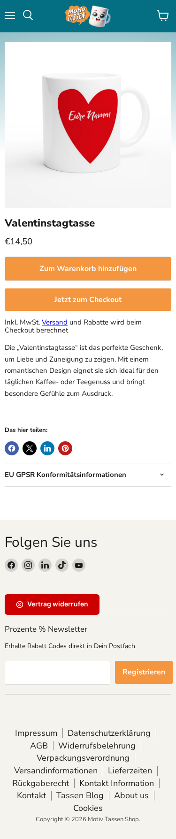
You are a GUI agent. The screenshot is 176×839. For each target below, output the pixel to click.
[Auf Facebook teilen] (12, 448)
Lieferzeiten (130, 770)
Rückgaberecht (40, 783)
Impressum (36, 733)
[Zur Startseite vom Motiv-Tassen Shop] (88, 16)
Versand (55, 322)
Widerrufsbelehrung (97, 745)
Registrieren (143, 672)
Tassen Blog (80, 795)
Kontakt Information (116, 783)
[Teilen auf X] (30, 448)
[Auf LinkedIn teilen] (47, 448)
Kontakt (31, 795)
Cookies (88, 808)
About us (131, 795)
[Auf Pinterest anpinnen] (65, 448)
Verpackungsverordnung (83, 757)
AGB (39, 745)
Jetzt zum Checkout (88, 300)
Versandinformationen (56, 770)
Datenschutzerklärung (109, 733)
